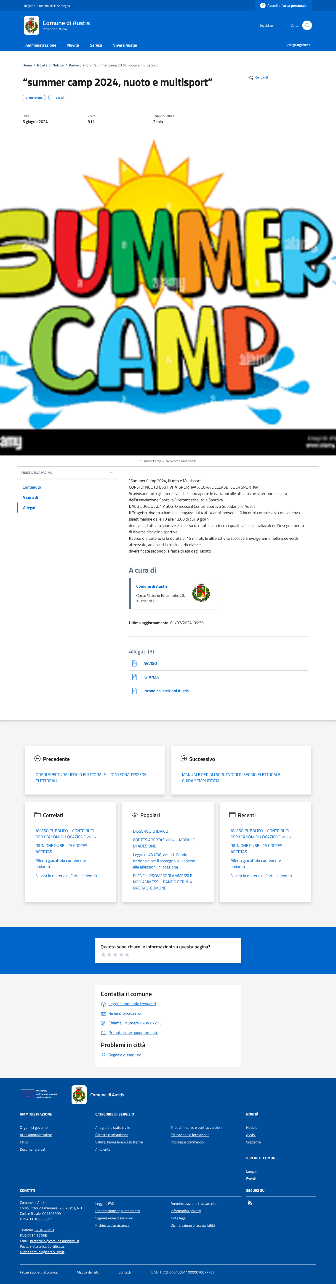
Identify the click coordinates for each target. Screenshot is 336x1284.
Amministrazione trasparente (193, 1203)
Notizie (58, 65)
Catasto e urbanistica (111, 1134)
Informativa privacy (186, 1210)
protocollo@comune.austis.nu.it (54, 1241)
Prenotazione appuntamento (117, 1210)
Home (27, 65)
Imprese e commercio (187, 1142)
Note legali (179, 1218)
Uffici (24, 1142)
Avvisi (251, 1134)
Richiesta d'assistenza (112, 1225)
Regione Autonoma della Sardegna (47, 5)
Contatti (124, 1272)
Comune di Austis (152, 586)
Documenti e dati (33, 1149)
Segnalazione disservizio (114, 1218)
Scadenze (253, 1142)
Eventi (251, 1178)
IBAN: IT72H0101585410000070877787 (182, 1272)
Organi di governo (34, 1127)
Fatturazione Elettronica (39, 1272)
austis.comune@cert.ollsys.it (42, 1252)
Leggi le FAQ (105, 1203)
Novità (42, 65)
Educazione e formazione (190, 1134)
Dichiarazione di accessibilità (193, 1225)
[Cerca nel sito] (307, 25)
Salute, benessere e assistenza (119, 1142)
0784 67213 (44, 1230)
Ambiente (102, 1149)
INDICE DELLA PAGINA (36, 472)
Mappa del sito (88, 1272)
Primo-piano (78, 65)
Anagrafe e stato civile (112, 1127)
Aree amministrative (36, 1134)
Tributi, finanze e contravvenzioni (197, 1127)
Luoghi (251, 1171)
